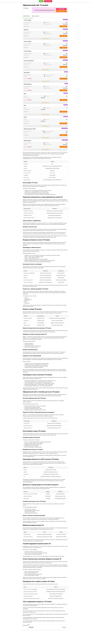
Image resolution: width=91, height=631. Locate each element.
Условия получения (45, 38)
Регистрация (48, 1)
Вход (41, 1)
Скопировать (63, 78)
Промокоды (63, 26)
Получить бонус (61, 11)
